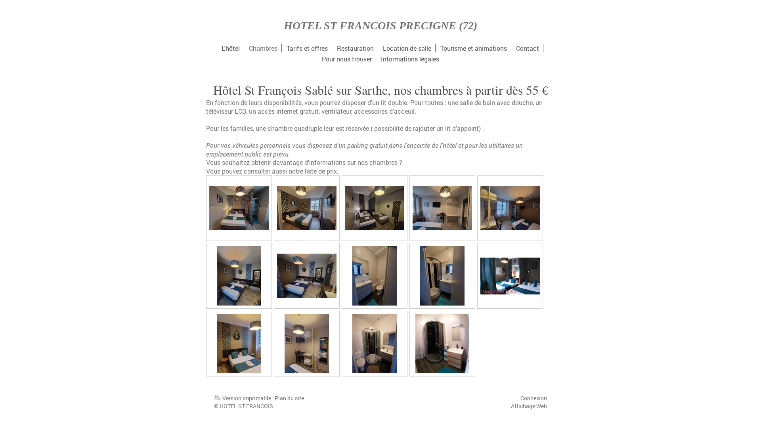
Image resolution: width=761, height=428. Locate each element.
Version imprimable (246, 398)
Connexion (533, 398)
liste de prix (321, 171)
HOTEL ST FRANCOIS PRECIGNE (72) (380, 25)
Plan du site (289, 398)
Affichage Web (529, 406)
